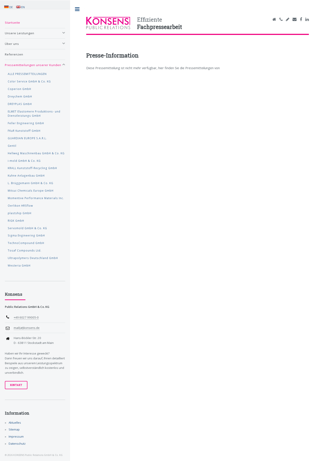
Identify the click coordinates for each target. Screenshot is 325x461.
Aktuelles (14, 423)
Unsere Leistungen (19, 33)
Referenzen (14, 54)
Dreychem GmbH (20, 96)
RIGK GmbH (16, 220)
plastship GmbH (19, 213)
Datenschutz (17, 444)
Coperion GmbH (19, 89)
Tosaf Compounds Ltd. (24, 250)
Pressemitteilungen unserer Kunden (33, 65)
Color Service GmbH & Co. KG (29, 81)
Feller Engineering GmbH (26, 123)
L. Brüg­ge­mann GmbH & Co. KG (30, 183)
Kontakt (16, 385)
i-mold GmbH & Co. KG (24, 160)
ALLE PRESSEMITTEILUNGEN (27, 74)
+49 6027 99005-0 (26, 317)
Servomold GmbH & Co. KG (27, 228)
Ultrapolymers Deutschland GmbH (33, 258)
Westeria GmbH (19, 265)
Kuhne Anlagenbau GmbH (26, 175)
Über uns (12, 44)
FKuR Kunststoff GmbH (24, 130)
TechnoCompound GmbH (26, 243)
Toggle (77, 9)
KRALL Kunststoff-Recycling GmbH (32, 168)
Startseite (12, 23)
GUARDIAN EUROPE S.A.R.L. (27, 138)
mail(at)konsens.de (27, 328)
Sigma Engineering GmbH (26, 235)
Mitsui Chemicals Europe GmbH (31, 190)
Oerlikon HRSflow (20, 205)
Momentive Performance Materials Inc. (36, 198)
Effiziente (159, 23)
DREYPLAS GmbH (20, 104)
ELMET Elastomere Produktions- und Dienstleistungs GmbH (34, 114)
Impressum (16, 436)
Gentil (12, 145)
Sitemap (14, 429)
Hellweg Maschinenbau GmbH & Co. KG (36, 153)
